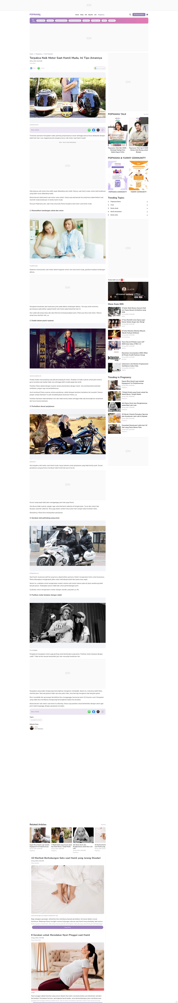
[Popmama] (35, 14)
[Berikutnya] (106, 817)
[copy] (102, 129)
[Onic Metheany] (32, 728)
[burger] (147, 15)
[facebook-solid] (93, 130)
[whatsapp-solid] (89, 130)
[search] (130, 14)
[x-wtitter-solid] (98, 130)
